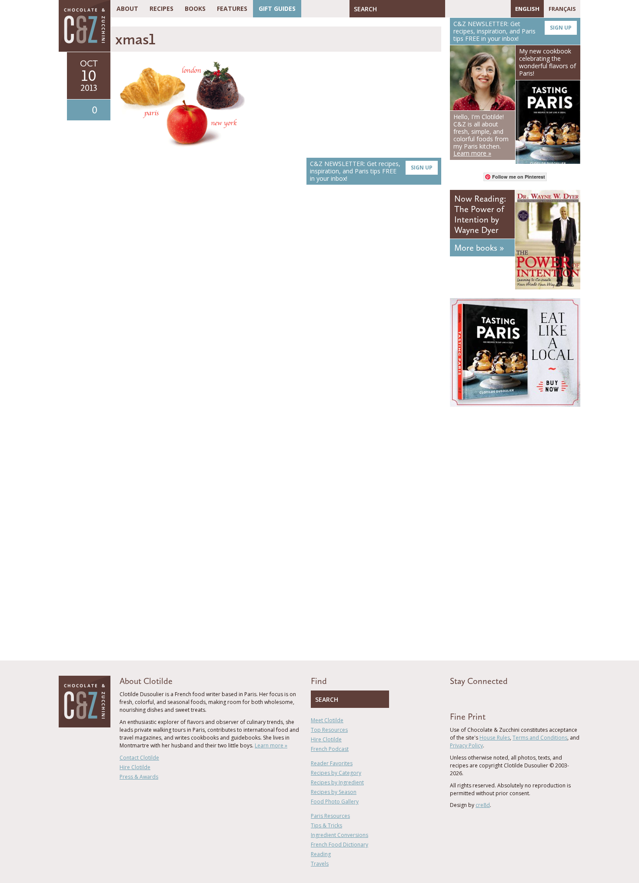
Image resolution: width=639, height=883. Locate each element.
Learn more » (271, 745)
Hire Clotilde (135, 767)
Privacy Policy (466, 745)
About (127, 8)
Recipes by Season (333, 792)
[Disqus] (278, 314)
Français (562, 9)
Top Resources (329, 730)
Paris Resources (330, 816)
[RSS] (502, 9)
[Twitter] (464, 9)
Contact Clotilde (139, 757)
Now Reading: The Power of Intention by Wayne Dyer (480, 214)
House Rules (494, 737)
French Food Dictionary (339, 844)
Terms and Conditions (540, 737)
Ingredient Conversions (339, 835)
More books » (479, 247)
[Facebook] (452, 9)
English (527, 9)
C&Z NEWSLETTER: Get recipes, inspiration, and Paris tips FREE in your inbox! (371, 171)
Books (195, 8)
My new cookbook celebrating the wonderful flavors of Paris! (547, 62)
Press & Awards (139, 776)
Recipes (161, 8)
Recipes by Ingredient (337, 782)
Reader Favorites (332, 763)
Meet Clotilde (327, 720)
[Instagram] (489, 9)
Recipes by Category (336, 773)
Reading (321, 854)
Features (232, 8)
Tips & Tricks (326, 825)
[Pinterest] (477, 9)
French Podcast (330, 749)
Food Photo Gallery (335, 801)
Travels (320, 863)
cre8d (483, 805)
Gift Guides (277, 8)
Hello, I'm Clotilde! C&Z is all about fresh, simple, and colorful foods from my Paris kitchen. (481, 135)
